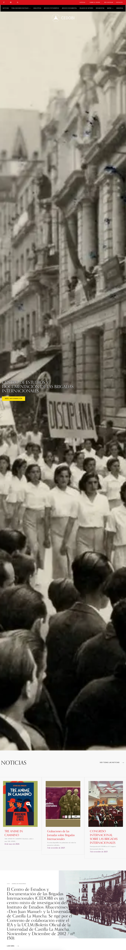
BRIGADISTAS (100, 8)
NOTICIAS (6, 8)
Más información (13, 398)
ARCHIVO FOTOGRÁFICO (51, 8)
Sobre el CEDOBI (95, 2)
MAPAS (109, 8)
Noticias (82, 2)
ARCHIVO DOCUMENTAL (69, 8)
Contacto (119, 2)
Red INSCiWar (108, 2)
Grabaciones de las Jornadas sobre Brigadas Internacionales (61, 835)
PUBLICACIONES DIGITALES (20, 8)
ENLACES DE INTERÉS (86, 8)
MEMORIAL (119, 8)
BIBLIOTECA (37, 8)
